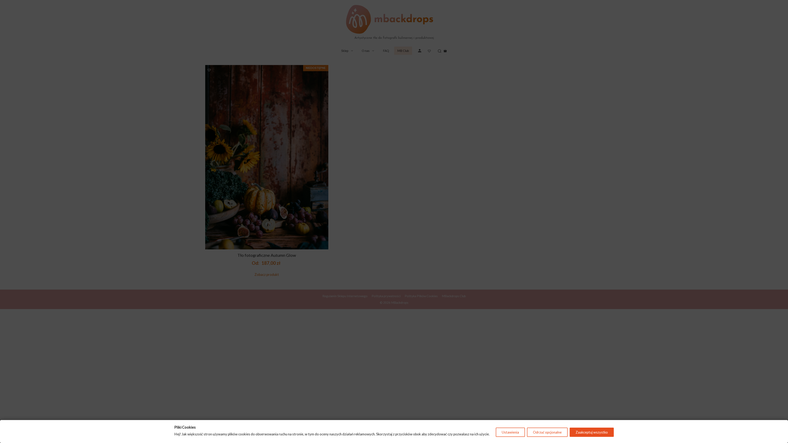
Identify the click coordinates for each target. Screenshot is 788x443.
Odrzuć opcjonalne (547, 432)
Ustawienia (510, 432)
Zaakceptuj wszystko (592, 432)
